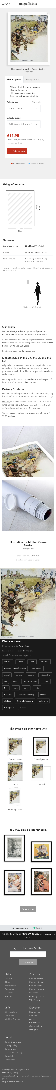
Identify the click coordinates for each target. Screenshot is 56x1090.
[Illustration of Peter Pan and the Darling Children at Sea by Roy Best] (41, 851)
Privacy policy (11, 1045)
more (24, 707)
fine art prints (28, 351)
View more (28, 909)
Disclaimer (10, 1059)
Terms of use (10, 1049)
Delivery (6, 401)
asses (15, 681)
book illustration (30, 681)
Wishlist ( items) (12, 1019)
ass (5, 681)
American (45, 662)
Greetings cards (36, 996)
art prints (34, 96)
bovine (45, 681)
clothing (7, 701)
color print (43, 701)
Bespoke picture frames (24, 1076)
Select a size (24, 102)
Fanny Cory (28, 71)
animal (7, 675)
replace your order (25, 413)
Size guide (36, 102)
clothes (43, 694)
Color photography (25, 701)
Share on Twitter (37, 164)
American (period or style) (15, 668)
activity (20, 662)
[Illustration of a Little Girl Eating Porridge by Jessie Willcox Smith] (14, 883)
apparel (31, 675)
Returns (8, 996)
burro (26, 688)
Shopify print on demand (12, 1082)
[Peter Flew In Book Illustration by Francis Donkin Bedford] (14, 848)
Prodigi (15, 1072)
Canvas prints (35, 985)
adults (32, 662)
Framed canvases (37, 989)
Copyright (9, 1056)
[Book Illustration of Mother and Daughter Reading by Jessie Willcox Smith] (41, 882)
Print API (5, 1072)
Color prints (9, 707)
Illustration (27, 651)
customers (31, 382)
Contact (8, 978)
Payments (9, 989)
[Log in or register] (47, 4)
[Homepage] (28, 4)
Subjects (33, 1015)
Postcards (33, 992)
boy (5, 688)
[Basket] (52, 4)
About (8, 982)
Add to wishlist (19, 164)
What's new (34, 1000)
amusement (37, 668)
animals (19, 675)
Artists (32, 1019)
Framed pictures (36, 982)
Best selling (34, 1012)
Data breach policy (13, 1052)
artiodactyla (45, 675)
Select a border (14, 118)
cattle (37, 688)
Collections (34, 1022)
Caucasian (8, 694)
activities (7, 662)
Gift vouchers (11, 1012)
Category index (36, 1026)
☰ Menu (6, 4)
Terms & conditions (13, 1042)
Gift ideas (9, 1015)
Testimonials (10, 985)
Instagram (33, 1029)
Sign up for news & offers (28, 948)
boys (16, 688)
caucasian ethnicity (26, 694)
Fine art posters (36, 978)
